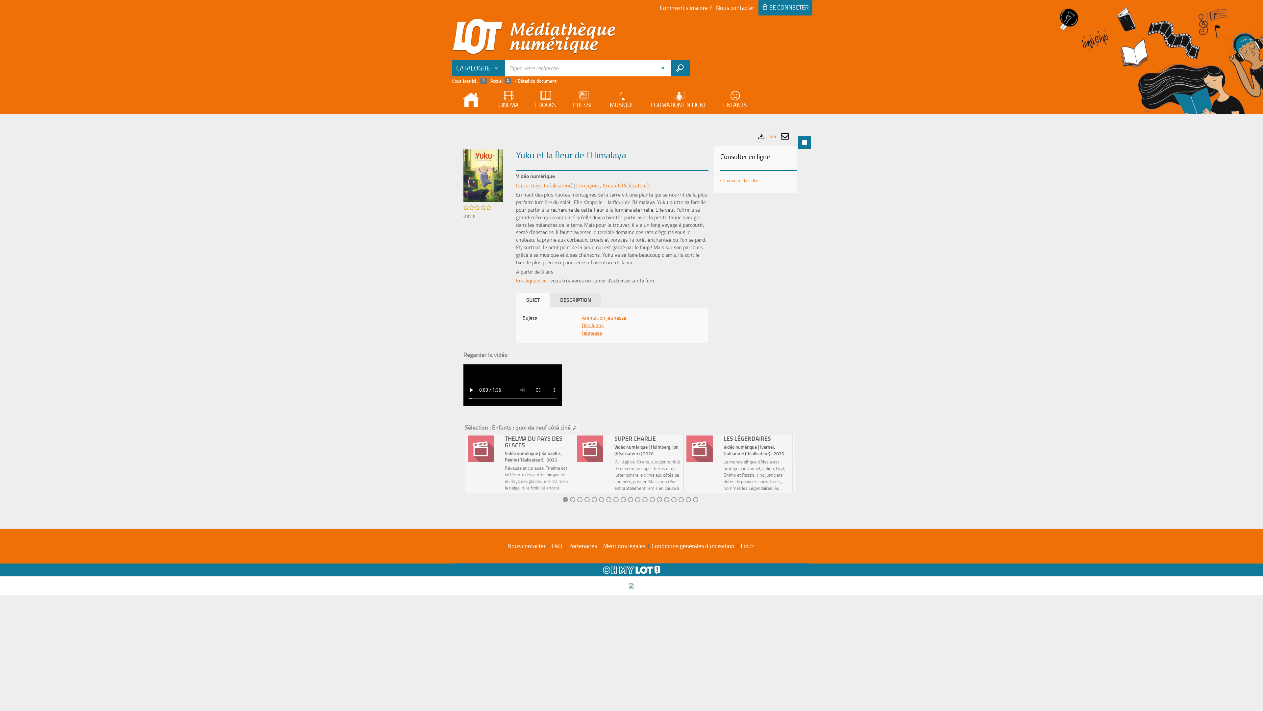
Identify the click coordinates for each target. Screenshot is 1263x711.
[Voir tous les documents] (575, 428)
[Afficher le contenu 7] (608, 499)
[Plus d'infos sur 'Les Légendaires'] (702, 448)
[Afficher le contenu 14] (659, 499)
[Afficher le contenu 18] (688, 499)
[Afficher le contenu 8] (616, 499)
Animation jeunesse (604, 317)
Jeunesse (592, 332)
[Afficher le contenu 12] (645, 499)
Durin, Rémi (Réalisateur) (544, 185)
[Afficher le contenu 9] (623, 499)
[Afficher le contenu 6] (601, 499)
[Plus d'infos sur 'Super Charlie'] (593, 448)
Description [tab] (575, 299)
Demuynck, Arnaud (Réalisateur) (612, 185)
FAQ (557, 546)
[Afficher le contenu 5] (594, 499)
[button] (483, 175)
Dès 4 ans (593, 325)
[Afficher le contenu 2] (572, 499)
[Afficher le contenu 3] (579, 499)
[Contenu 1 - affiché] (565, 499)
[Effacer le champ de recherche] (664, 68)
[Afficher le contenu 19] (695, 499)
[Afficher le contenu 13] (652, 499)
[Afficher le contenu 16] (674, 499)
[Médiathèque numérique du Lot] (534, 37)
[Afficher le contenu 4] (587, 499)
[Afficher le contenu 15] (666, 499)
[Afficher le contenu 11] (637, 499)
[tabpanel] (631, 320)
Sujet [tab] (533, 299)
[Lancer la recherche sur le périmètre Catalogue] (680, 68)
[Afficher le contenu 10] (630, 499)
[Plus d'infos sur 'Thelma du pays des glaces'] (484, 448)
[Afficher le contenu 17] (681, 499)
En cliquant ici (532, 280)
